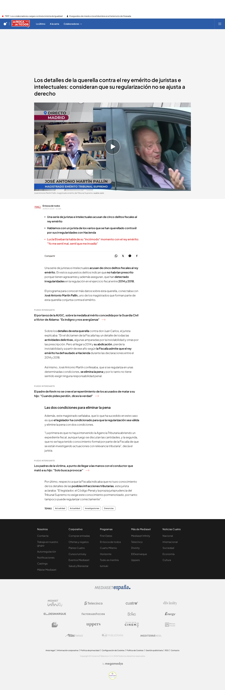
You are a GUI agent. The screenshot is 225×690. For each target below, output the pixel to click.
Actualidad (60, 508)
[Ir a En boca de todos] (20, 24)
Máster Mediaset (46, 569)
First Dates (106, 535)
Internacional (170, 541)
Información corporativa (67, 650)
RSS (167, 650)
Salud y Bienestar (78, 566)
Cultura (167, 560)
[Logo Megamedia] (114, 663)
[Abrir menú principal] (219, 23)
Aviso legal (50, 650)
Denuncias (109, 508)
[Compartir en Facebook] (136, 256)
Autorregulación (46, 551)
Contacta (42, 535)
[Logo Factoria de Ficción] (93, 614)
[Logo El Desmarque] (55, 614)
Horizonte (105, 554)
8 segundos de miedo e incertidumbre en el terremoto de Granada (100, 16)
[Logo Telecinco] (93, 603)
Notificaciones (45, 557)
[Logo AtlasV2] (74, 635)
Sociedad (168, 547)
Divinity (135, 547)
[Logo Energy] (170, 614)
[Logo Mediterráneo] (151, 635)
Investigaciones (92, 508)
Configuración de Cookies (113, 650)
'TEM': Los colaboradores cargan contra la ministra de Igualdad (34, 16)
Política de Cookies (135, 650)
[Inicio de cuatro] (5, 23)
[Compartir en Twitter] (123, 256)
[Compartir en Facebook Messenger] (130, 256)
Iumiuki (104, 566)
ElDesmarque (139, 554)
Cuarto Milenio (108, 547)
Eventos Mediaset (79, 560)
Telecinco (137, 541)
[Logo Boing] (132, 614)
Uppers (135, 560)
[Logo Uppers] (93, 625)
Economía (168, 554)
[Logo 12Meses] (170, 625)
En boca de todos (51, 206)
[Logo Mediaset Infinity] (55, 603)
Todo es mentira (109, 560)
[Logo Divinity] (170, 603)
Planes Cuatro (77, 547)
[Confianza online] (112, 678)
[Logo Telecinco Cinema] (132, 624)
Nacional (168, 535)
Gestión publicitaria (154, 650)
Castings (42, 563)
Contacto (175, 650)
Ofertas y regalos (79, 541)
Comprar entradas (79, 535)
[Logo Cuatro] (132, 603)
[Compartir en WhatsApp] (116, 256)
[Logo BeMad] (55, 625)
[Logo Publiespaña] (112, 635)
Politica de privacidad (90, 650)
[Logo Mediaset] (112, 589)
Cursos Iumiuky (77, 554)
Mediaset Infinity (140, 535)
